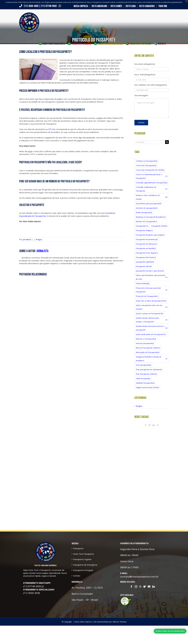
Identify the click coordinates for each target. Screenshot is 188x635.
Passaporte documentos (147, 239)
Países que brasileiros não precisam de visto (151, 277)
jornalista (27, 239)
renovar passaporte (145, 343)
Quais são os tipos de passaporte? (151, 301)
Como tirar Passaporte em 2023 (150, 170)
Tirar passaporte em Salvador (149, 369)
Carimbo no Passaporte (146, 161)
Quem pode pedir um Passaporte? (151, 334)
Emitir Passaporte (144, 212)
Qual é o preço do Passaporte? (149, 313)
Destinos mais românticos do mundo (151, 197)
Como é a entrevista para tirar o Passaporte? (151, 176)
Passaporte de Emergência (85, 564)
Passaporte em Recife (146, 248)
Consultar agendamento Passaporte (151, 182)
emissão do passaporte (146, 208)
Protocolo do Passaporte (147, 296)
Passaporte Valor (144, 266)
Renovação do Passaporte (147, 352)
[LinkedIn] (154, 425)
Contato (76, 575)
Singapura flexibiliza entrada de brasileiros (151, 359)
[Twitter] (144, 586)
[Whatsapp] (140, 586)
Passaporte (142, 226)
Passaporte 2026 (159, 226)
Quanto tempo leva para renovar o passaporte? (151, 328)
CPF (50, 129)
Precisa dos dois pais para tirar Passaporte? (151, 290)
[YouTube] (149, 586)
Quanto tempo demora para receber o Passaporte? (151, 320)
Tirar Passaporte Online (146, 374)
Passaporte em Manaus (146, 244)
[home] (45, 543)
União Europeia (143, 378)
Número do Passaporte (146, 221)
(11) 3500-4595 (31, 6)
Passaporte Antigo (144, 230)
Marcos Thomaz (119, 622)
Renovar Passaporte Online (148, 348)
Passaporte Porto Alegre (147, 253)
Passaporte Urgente (82, 559)
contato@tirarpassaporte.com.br (139, 576)
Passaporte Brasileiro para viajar (150, 235)
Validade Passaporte (145, 383)
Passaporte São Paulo (146, 257)
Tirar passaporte (143, 365)
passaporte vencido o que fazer (150, 271)
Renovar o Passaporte (146, 339)
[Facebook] (146, 425)
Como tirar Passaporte (146, 165)
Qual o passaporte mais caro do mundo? (151, 307)
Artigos (39, 239)
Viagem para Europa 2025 (147, 387)
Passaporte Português (83, 570)
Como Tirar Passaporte (83, 554)
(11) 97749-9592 (49, 6)
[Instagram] (150, 425)
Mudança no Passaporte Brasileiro (151, 217)
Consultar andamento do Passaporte (151, 189)
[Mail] (158, 425)
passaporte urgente (145, 262)
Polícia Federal (143, 283)
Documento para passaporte (148, 203)
